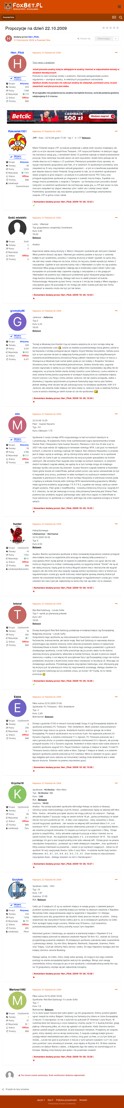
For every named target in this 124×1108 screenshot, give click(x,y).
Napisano (47, 52)
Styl (50, 1100)
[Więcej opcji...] (116, 52)
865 (26, 352)
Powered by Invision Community (62, 1103)
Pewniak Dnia (43, 40)
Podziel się (84, 38)
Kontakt (83, 1100)
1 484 (26, 173)
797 (27, 921)
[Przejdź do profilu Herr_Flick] (8, 38)
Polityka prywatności (66, 1100)
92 (27, 558)
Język (40, 1100)
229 (26, 94)
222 (26, 455)
